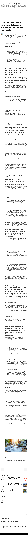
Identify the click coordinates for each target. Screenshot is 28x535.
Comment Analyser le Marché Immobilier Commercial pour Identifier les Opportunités (14, 484)
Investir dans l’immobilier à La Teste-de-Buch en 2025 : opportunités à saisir (16, 429)
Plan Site (9, 533)
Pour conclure (9, 63)
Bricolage (2, 500)
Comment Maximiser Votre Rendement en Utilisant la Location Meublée (14, 478)
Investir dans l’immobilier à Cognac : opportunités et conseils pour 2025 (15, 423)
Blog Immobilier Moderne (14, 3)
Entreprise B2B (3, 504)
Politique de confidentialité (13, 533)
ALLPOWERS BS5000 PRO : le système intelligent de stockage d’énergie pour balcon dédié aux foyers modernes (13, 527)
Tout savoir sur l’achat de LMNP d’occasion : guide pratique (13, 453)
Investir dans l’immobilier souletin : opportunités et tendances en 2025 (15, 460)
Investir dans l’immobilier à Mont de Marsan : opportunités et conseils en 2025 (11, 524)
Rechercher (2, 512)
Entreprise (2, 502)
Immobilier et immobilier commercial (2, 479)
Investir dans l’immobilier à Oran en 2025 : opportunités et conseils (14, 436)
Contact (6, 533)
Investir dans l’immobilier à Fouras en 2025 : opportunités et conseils (15, 426)
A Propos (18, 533)
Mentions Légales (3, 533)
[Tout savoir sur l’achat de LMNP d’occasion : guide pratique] (16, 445)
